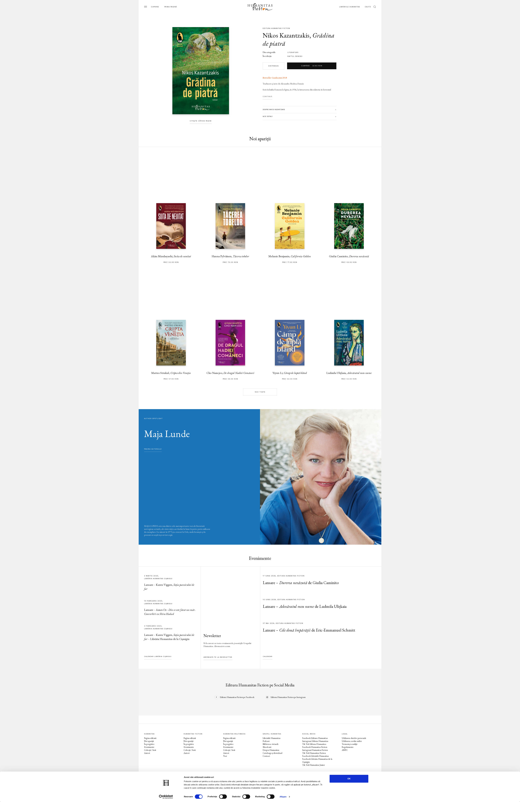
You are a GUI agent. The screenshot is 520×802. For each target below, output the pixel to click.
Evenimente (149, 747)
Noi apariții (149, 741)
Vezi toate (260, 392)
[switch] (223, 796)
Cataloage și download (272, 753)
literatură (292, 52)
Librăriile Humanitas (349, 7)
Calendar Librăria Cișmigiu (157, 656)
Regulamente (348, 747)
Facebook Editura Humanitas (315, 738)
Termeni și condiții (349, 744)
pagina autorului (153, 449)
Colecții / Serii (150, 750)
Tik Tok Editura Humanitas (314, 744)
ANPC (345, 750)
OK (349, 778)
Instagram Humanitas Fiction (315, 750)
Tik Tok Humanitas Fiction (314, 753)
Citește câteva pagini (201, 121)
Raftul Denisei (295, 56)
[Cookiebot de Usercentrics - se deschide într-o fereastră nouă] (166, 797)
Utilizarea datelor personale (354, 738)
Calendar (267, 656)
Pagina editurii (150, 738)
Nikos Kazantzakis (286, 35)
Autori (147, 753)
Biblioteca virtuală (270, 744)
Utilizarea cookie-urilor (352, 741)
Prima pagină (170, 7)
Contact (266, 756)
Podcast (266, 741)
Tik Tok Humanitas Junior (313, 765)
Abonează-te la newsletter (218, 657)
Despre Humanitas (271, 750)
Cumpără (311, 66)
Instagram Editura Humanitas (315, 741)
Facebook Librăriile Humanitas (315, 756)
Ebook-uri (267, 747)
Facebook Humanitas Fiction (314, 747)
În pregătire (149, 744)
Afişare (283, 796)
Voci (225, 756)
